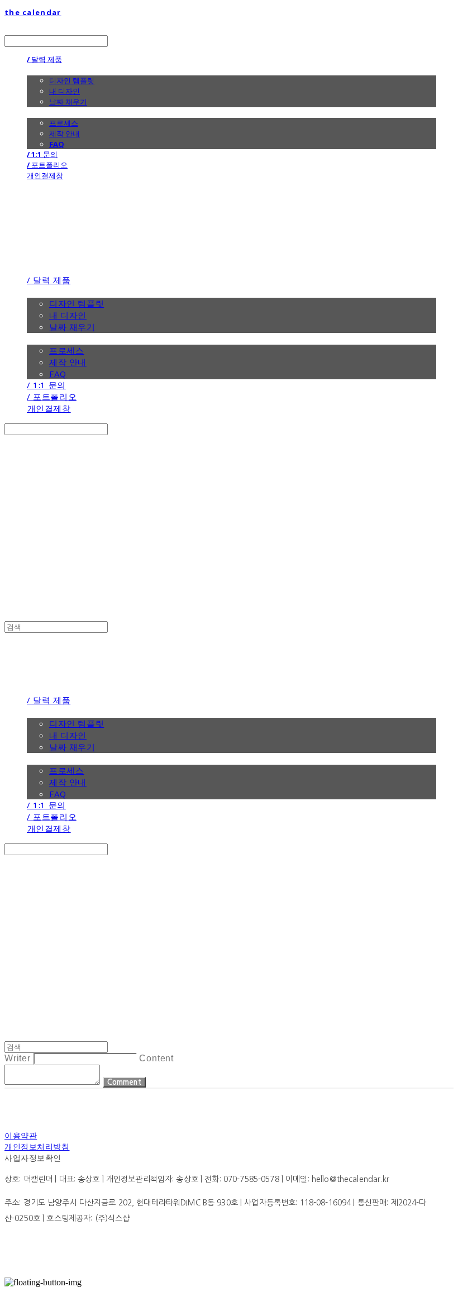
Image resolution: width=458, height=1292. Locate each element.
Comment (124, 1082)
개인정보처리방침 (36, 1146)
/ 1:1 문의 (42, 154)
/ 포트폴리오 (47, 165)
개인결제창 (45, 175)
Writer (17, 1058)
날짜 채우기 (68, 102)
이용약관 (20, 1135)
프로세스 (63, 123)
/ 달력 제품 (44, 59)
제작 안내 (64, 133)
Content (156, 1058)
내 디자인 (64, 91)
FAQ (56, 144)
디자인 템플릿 (71, 80)
